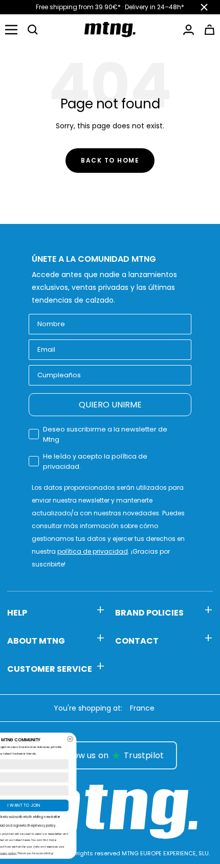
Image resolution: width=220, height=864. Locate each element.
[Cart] (209, 30)
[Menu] (11, 30)
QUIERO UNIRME (110, 405)
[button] (33, 30)
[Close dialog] (143, 739)
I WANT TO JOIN (97, 805)
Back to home (110, 160)
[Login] (188, 30)
